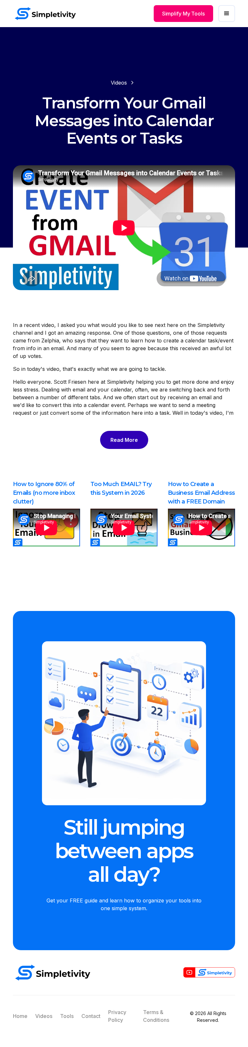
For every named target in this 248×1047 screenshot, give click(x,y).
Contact (90, 1016)
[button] (226, 13)
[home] (45, 13)
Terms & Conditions (156, 1016)
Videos (43, 1016)
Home (20, 1016)
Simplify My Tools (183, 13)
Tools (67, 1016)
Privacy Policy (117, 1016)
